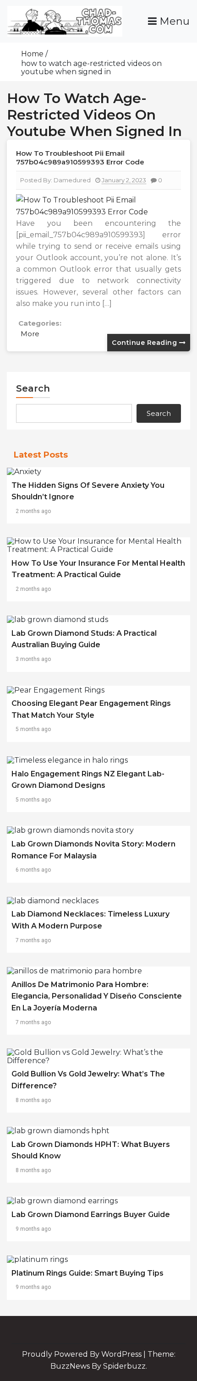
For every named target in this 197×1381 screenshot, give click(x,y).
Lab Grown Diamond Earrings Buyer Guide (90, 1214)
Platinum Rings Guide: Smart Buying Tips (87, 1273)
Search (33, 388)
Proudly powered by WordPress (82, 1354)
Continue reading (145, 342)
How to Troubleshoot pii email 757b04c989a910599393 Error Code (80, 157)
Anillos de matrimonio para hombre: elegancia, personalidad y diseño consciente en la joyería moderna (96, 996)
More (30, 333)
